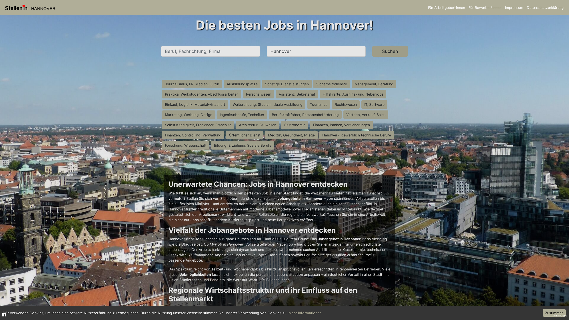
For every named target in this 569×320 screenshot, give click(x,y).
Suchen (390, 51)
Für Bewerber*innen (485, 7)
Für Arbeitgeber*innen (446, 7)
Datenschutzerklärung (545, 7)
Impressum (514, 7)
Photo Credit (560, 315)
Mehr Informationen (305, 313)
